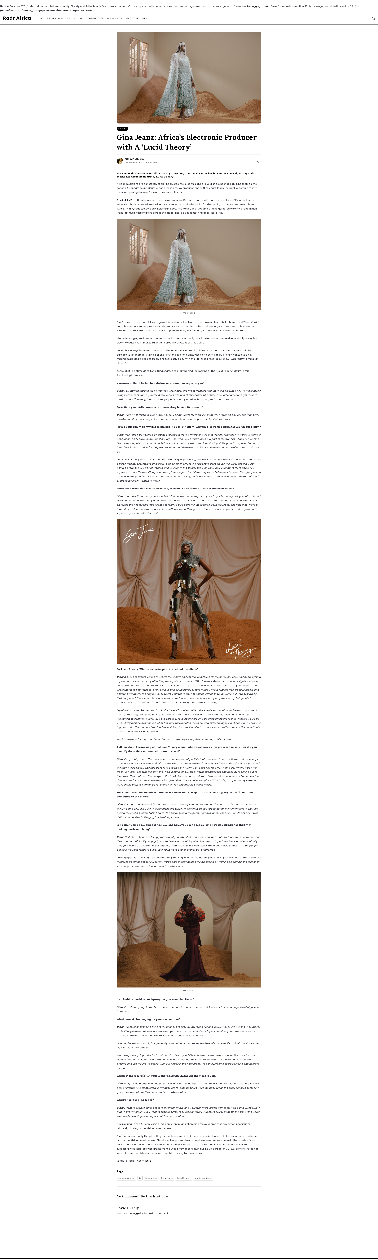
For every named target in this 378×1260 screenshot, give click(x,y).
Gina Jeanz (167, 1178)
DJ (140, 1178)
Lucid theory (183, 1178)
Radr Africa (17, 18)
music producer (203, 1178)
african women (126, 1178)
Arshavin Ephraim (134, 158)
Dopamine (151, 1178)
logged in (138, 1213)
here (148, 1161)
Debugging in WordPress (262, 6)
